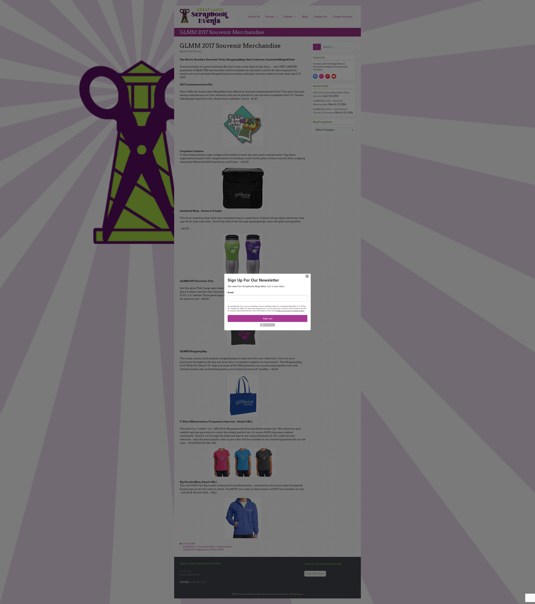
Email (231, 292)
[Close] (307, 276)
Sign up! (267, 318)
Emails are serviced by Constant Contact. (290, 310)
